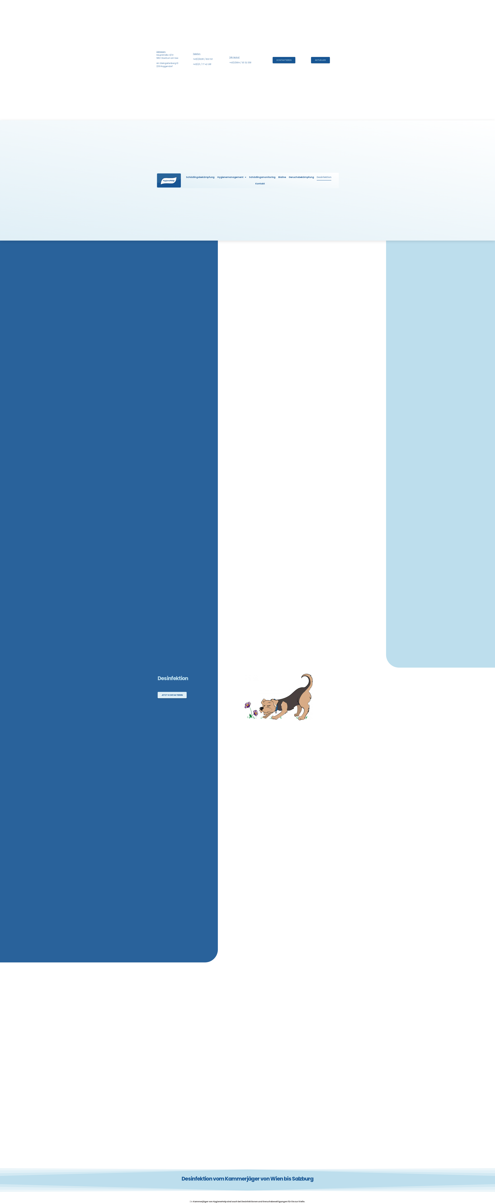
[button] (284, 60)
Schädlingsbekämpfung (200, 177)
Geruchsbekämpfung (301, 177)
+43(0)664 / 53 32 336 (240, 62)
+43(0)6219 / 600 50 (203, 59)
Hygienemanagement (230, 177)
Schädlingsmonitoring (262, 177)
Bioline (282, 177)
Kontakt (260, 183)
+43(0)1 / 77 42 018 (202, 64)
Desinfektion (324, 177)
